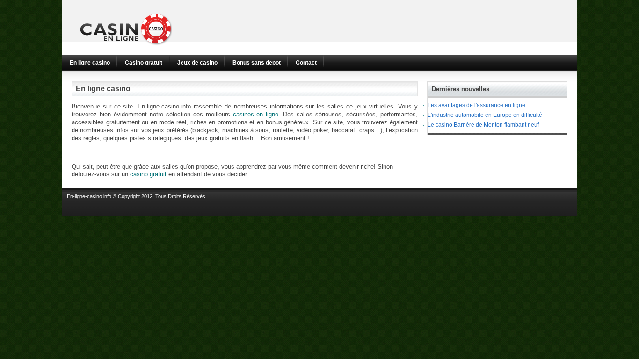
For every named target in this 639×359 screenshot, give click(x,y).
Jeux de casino (197, 62)
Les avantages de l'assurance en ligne (476, 105)
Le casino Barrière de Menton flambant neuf (483, 125)
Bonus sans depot (256, 62)
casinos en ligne (256, 114)
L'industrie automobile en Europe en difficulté (485, 115)
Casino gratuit (143, 62)
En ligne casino (90, 62)
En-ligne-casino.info (89, 196)
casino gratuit (148, 174)
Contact (306, 62)
